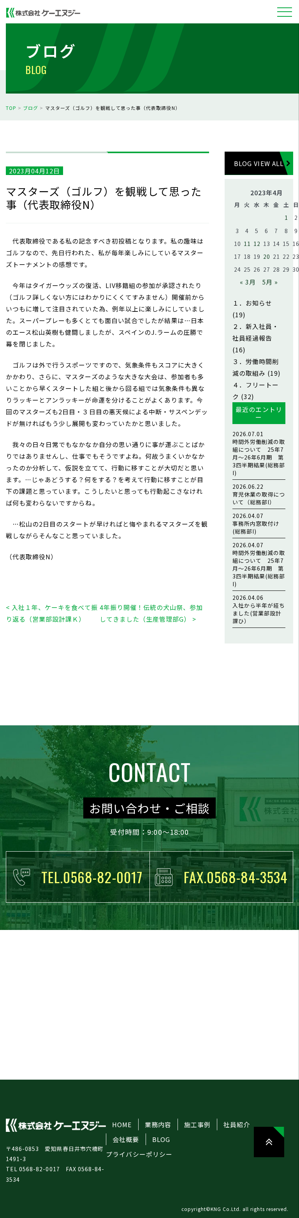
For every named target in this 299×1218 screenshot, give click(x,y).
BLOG (161, 1139)
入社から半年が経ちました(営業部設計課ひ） (258, 609)
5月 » (270, 281)
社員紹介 (236, 1124)
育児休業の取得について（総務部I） (258, 494)
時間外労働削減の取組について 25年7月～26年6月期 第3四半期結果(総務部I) (258, 453)
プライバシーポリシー (139, 1154)
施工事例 (197, 1124)
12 (256, 243)
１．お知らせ (252, 303)
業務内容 (158, 1124)
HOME (122, 1124)
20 (266, 256)
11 (247, 243)
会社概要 (126, 1139)
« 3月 (248, 281)
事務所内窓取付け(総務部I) (255, 523)
